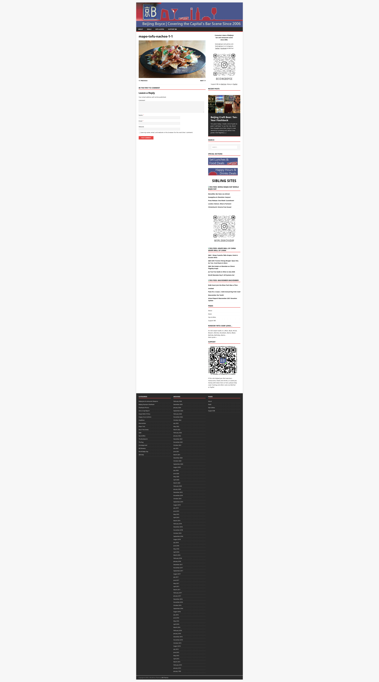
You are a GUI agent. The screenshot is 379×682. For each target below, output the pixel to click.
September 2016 (178, 608)
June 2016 (176, 618)
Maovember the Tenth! (216, 295)
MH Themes (165, 677)
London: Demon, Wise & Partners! (219, 204)
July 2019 (176, 508)
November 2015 (178, 640)
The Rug (141, 442)
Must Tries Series (144, 429)
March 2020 (176, 483)
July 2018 (176, 542)
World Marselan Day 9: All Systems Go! (221, 275)
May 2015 (176, 655)
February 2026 (177, 401)
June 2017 (176, 580)
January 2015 (177, 668)
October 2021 (177, 445)
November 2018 (178, 530)
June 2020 (176, 473)
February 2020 (177, 486)
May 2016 (176, 621)
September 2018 (178, 536)
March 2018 (176, 555)
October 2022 (177, 420)
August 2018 (177, 539)
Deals (149, 29)
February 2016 (177, 630)
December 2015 (177, 637)
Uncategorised (143, 445)
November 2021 (178, 442)
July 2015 (176, 649)
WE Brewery (142, 448)
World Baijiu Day (143, 451)
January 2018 (177, 561)
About (140, 29)
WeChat (232, 385)
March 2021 (176, 455)
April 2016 (176, 624)
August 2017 (177, 574)
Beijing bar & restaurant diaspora (148, 401)
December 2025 (177, 404)
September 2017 (178, 571)
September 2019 (178, 502)
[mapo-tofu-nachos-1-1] (172, 77)
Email (141, 121)
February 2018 (177, 558)
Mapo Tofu (142, 426)
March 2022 (176, 429)
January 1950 (177, 671)
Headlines (141, 420)
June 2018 (176, 546)
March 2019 (176, 520)
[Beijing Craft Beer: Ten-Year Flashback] (224, 104)
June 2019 (176, 511)
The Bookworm (143, 439)
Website (141, 127)
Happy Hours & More (145, 417)
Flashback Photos (144, 407)
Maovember (233, 280)
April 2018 (176, 552)
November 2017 (178, 568)
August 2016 (177, 612)
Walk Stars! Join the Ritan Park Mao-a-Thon (223, 285)
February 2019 (177, 524)
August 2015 (177, 646)
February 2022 (177, 433)
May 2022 (176, 426)
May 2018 (176, 549)
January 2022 (177, 436)
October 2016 (177, 605)
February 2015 (177, 665)
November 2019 (178, 495)
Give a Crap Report (144, 411)
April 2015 (176, 659)
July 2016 (176, 615)
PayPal (212, 387)
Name (141, 115)
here (221, 383)
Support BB (172, 29)
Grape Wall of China (217, 250)
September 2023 (178, 411)
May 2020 (176, 476)
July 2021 (176, 448)
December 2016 (177, 599)
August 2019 (177, 505)
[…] (225, 133)
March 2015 (176, 662)
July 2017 (176, 577)
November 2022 (178, 417)
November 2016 (178, 602)
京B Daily (141, 455)
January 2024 (177, 407)
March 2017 (176, 589)
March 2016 (176, 627)
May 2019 (176, 514)
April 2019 (176, 517)
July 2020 (176, 470)
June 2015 (176, 652)
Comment (142, 100)
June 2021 (176, 451)
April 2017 (176, 586)
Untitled (211, 288)
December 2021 (177, 439)
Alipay (229, 84)
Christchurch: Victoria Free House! (219, 207)
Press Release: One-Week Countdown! (221, 200)
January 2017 (177, 596)
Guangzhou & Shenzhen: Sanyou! (219, 197)
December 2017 (177, 564)
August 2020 (177, 467)
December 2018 (177, 527)
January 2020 (177, 489)
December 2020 (177, 458)
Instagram (229, 46)
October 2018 (177, 533)
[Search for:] (224, 147)
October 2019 (177, 498)
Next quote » (212, 337)
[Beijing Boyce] (189, 26)
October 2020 (177, 461)
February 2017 (177, 593)
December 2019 (177, 492)
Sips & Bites (159, 29)
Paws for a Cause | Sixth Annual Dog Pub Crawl (224, 292)
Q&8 (140, 433)
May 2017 (176, 583)
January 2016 (177, 633)
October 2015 (177, 643)
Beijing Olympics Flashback (146, 404)
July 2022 (176, 423)
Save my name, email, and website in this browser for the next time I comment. (167, 132)
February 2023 (177, 414)
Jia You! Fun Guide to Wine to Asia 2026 (221, 272)
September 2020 (178, 464)
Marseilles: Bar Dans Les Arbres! (219, 194)
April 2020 (176, 480)
